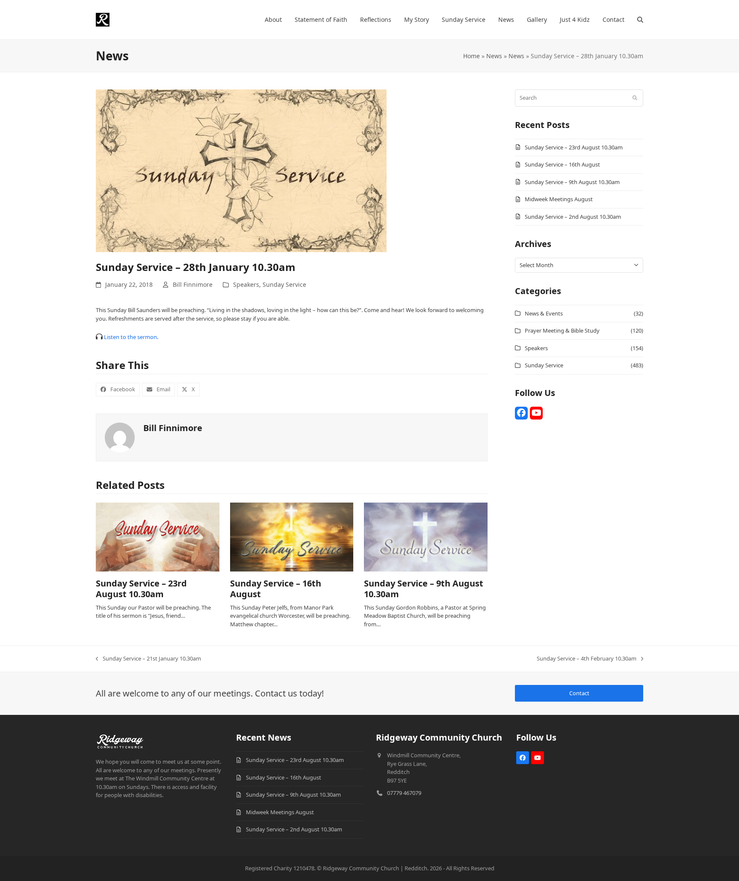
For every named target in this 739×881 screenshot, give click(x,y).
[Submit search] (635, 98)
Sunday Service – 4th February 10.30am (586, 659)
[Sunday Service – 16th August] (292, 536)
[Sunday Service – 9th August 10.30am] (426, 536)
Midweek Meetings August (559, 199)
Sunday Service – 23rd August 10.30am (141, 588)
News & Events (544, 313)
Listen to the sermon (130, 337)
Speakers (246, 284)
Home (471, 56)
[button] (640, 19)
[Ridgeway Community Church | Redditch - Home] (120, 740)
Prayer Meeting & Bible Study (562, 330)
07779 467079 (404, 793)
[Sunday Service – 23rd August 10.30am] (157, 536)
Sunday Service (284, 284)
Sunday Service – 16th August (275, 588)
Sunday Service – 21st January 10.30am (148, 659)
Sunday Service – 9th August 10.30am (423, 588)
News (494, 56)
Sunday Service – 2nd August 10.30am (573, 216)
